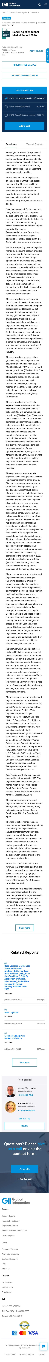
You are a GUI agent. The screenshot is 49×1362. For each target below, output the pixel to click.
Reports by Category (11, 1221)
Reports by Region (10, 1226)
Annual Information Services (14, 1231)
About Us (6, 1269)
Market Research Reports (18, 13)
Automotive (34, 13)
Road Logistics (11, 1012)
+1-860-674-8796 (26, 1110)
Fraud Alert (6, 1292)
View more (24, 1062)
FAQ (3, 1264)
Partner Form (7, 1287)
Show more (24, 927)
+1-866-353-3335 (24, 1178)
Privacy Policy (10, 1354)
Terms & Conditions (26, 1354)
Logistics (6, 18)
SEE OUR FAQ (24, 1119)
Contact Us (24, 1169)
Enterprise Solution (10, 1254)
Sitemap (41, 1354)
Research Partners (10, 1249)
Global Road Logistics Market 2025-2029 (14, 1037)
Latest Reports (8, 1235)
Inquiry (24, 1126)
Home (4, 13)
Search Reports (8, 1216)
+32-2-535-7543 (25, 1095)
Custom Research (10, 1259)
